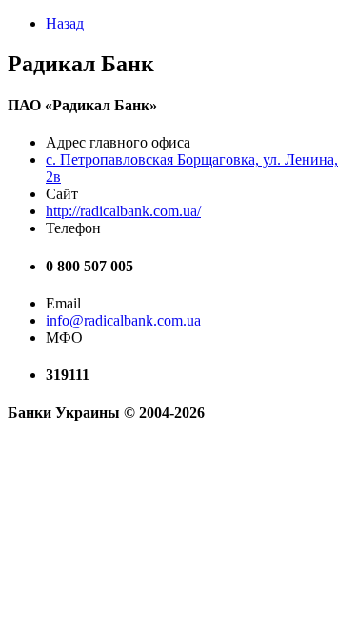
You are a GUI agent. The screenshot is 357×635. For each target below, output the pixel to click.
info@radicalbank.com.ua (123, 320)
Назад (65, 23)
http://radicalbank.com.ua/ (123, 211)
